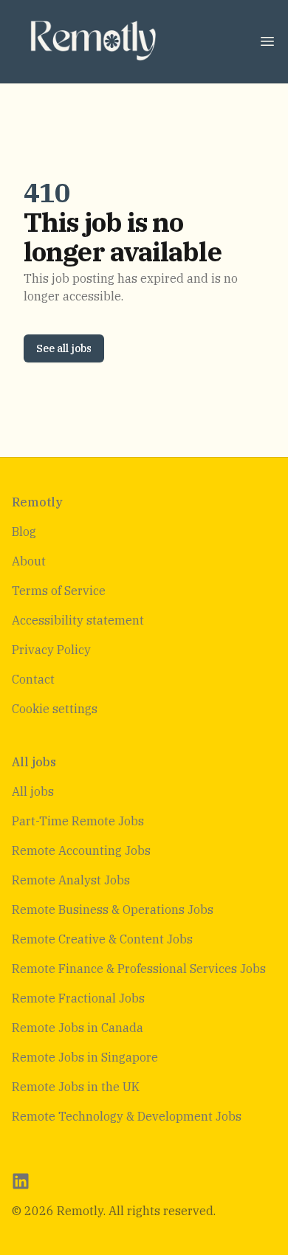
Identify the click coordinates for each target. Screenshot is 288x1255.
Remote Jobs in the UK (76, 1086)
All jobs (33, 791)
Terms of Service (59, 590)
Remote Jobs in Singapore (85, 1057)
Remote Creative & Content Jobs (102, 939)
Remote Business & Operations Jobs (112, 909)
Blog (24, 531)
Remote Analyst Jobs (71, 880)
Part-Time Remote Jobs (78, 821)
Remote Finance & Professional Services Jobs (139, 968)
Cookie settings (54, 708)
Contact (33, 679)
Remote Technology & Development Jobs (126, 1116)
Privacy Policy (51, 649)
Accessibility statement (78, 620)
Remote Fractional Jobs (78, 998)
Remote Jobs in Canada (77, 1027)
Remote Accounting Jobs (81, 850)
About (29, 561)
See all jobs (64, 348)
